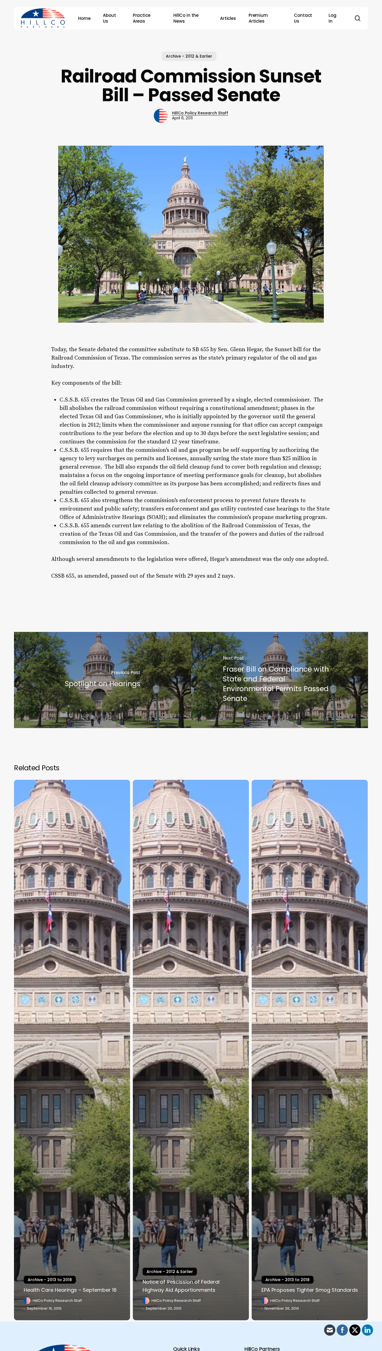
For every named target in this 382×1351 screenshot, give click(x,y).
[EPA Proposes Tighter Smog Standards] (310, 1050)
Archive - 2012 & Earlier (189, 56)
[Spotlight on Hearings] (102, 680)
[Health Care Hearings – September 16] (72, 1050)
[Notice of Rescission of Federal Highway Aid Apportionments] (191, 1050)
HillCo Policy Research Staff (200, 113)
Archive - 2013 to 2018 (50, 1279)
